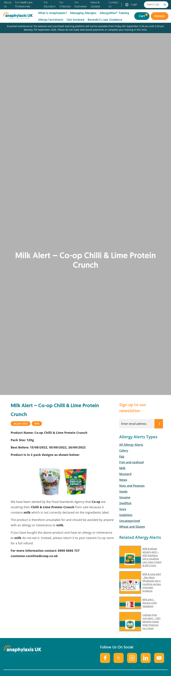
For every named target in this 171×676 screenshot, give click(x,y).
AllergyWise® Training (114, 13)
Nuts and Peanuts (132, 486)
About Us (7, 4)
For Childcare (65, 4)
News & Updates (95, 4)
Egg (121, 456)
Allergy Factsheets (50, 20)
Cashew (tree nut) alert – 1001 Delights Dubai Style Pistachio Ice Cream (151, 621)
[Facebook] (105, 658)
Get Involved (75, 20)
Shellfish (125, 503)
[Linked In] (146, 658)
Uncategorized (129, 521)
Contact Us (113, 4)
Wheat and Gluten (132, 527)
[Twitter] (119, 658)
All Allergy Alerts (131, 445)
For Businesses (81, 4)
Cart (143, 16)
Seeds (123, 491)
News (123, 480)
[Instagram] (132, 658)
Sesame (124, 497)
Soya (122, 509)
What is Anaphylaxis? (52, 13)
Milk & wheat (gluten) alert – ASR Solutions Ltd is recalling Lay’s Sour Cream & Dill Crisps (151, 557)
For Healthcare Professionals (23, 4)
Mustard (125, 474)
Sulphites (125, 515)
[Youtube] (159, 658)
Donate (159, 16)
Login (134, 4)
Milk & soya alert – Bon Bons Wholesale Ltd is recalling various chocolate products (151, 582)
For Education (50, 4)
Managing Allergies (83, 13)
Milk (122, 468)
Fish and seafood (131, 462)
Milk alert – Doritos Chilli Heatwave (149, 603)
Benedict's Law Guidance (105, 20)
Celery (123, 450)
